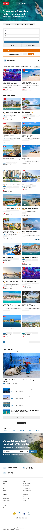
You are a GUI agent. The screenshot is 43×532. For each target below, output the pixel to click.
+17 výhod (9, 334)
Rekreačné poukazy (6, 502)
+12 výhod (29, 87)
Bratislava (22, 430)
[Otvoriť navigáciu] (39, 3)
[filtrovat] (24, 423)
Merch (4, 507)
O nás (4, 483)
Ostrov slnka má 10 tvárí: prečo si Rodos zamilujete (22, 404)
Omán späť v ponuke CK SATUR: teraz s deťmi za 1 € (22, 397)
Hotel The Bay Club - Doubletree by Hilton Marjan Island (12, 330)
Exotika (26, 24)
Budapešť (13, 430)
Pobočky (4, 485)
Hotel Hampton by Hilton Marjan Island (30, 208)
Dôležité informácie (6, 496)
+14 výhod (31, 140)
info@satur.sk (10, 472)
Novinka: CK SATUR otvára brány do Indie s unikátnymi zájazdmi (19, 380)
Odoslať (32, 451)
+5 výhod (9, 260)
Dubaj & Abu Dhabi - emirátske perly (29, 83)
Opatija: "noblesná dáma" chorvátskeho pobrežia (21, 389)
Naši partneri (25, 502)
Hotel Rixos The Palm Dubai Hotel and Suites (30, 306)
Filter (13, 45)
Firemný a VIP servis (26, 488)
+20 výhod (12, 211)
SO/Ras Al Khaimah (7, 136)
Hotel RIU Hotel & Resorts (27, 184)
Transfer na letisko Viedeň (27, 490)
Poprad (37, 430)
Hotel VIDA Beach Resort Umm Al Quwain (11, 112)
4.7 (4, 115)
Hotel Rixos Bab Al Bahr (27, 136)
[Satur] (6, 3)
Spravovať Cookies (6, 524)
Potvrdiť (31, 54)
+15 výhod (9, 188)
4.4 (4, 162)
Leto (22, 24)
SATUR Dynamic (6, 503)
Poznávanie (16, 24)
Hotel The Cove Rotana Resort (9, 232)
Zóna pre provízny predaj (27, 496)
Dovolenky (24, 3)
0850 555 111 (29, 467)
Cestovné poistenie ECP (27, 483)
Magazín (4, 488)
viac (29, 17)
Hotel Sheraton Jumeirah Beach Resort (11, 184)
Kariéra (4, 486)
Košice (30, 430)
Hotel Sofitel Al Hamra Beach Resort (10, 281)
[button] (21, 30)
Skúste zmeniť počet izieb (14, 54)
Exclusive (32, 24)
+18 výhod (37, 115)
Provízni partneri (26, 498)
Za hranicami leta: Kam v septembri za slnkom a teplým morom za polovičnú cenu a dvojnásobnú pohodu (25, 411)
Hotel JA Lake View (26, 112)
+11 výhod (9, 87)
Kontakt (4, 490)
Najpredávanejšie (31, 45)
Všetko (37, 66)
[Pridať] (26, 54)
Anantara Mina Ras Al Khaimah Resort (30, 231)
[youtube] (26, 518)
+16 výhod (29, 187)
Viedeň (5, 430)
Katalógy (4, 505)
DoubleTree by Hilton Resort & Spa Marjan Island (12, 160)
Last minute (8, 24)
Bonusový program (6, 500)
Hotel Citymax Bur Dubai (8, 257)
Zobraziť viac (34, 341)
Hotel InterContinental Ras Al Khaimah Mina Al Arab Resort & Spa (30, 330)
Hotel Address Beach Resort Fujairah (30, 257)
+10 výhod (24, 237)
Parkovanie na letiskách (27, 486)
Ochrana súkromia (6, 498)
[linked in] (20, 518)
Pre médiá (24, 500)
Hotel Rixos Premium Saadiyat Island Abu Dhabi (11, 306)
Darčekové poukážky (26, 485)
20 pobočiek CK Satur (12, 467)
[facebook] (17, 518)
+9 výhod (12, 140)
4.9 (4, 85)
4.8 (4, 234)
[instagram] (23, 518)
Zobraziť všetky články (21, 417)
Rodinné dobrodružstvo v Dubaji (10, 83)
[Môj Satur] (37, 3)
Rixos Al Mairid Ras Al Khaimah (9, 208)
